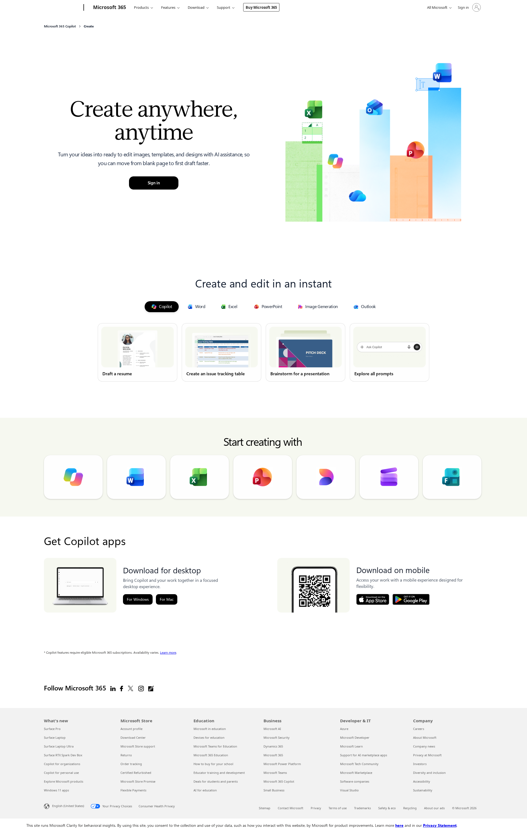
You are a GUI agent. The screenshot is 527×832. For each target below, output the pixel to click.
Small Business (274, 790)
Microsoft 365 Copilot (279, 781)
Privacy (316, 808)
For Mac (166, 599)
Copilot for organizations (62, 764)
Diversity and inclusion (429, 773)
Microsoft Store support (137, 746)
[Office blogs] (151, 688)
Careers (418, 729)
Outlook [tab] (368, 306)
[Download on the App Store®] (372, 599)
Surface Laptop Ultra (59, 746)
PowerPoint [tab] (272, 306)
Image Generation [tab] (321, 306)
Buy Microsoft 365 (261, 7)
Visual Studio (349, 790)
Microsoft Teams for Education (215, 746)
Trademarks (362, 808)
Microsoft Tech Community (359, 764)
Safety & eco (387, 808)
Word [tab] (200, 306)
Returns (126, 755)
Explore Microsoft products (63, 781)
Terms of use (338, 808)
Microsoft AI (272, 729)
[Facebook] (121, 688)
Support (223, 7)
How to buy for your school (213, 764)
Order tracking (131, 764)
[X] (130, 688)
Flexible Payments (133, 790)
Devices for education (209, 737)
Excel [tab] (232, 306)
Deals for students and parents (216, 781)
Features (168, 7)
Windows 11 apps (56, 790)
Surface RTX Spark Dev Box (63, 755)
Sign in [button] (154, 182)
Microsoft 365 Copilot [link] (60, 26)
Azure (344, 729)
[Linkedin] (113, 688)
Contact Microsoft (290, 808)
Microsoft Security (277, 737)
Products (141, 7)
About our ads (434, 808)
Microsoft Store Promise (137, 781)
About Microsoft (424, 737)
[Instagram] (141, 688)
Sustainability (422, 790)
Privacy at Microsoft (427, 755)
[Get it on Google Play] (411, 599)
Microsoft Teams (275, 773)
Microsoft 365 (273, 755)
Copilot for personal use (61, 773)
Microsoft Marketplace (356, 773)
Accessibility (421, 781)
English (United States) (68, 805)
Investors (420, 764)
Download (196, 7)
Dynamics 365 (273, 746)
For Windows (138, 599)
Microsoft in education (210, 729)
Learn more (168, 653)
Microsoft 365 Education (211, 755)
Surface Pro (52, 729)
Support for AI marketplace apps (363, 755)
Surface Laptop (55, 737)
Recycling (410, 808)
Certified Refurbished (135, 773)
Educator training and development (219, 773)
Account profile (131, 729)
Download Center (133, 737)
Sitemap (264, 808)
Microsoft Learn (351, 746)
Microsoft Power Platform (282, 764)
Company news (424, 746)
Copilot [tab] (165, 306)
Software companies (354, 781)
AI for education (205, 790)
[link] (137, 352)
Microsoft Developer (354, 737)
